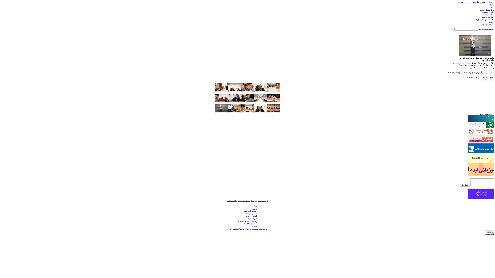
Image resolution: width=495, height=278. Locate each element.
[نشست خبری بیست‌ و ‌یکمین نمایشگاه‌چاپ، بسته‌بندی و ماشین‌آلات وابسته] (273, 91)
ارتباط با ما (489, 2)
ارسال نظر (465, 185)
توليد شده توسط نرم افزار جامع (247, 229)
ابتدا (492, 5)
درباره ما (481, 2)
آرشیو (491, 22)
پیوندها (248, 200)
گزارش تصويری (486, 24)
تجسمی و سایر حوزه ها (483, 19)
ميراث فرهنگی (487, 17)
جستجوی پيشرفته (486, 29)
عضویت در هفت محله (468, 2)
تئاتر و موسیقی (487, 12)
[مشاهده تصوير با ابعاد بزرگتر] (492, 55)
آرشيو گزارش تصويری (478, 72)
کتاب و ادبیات (487, 14)
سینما (491, 7)
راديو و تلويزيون (487, 9)
